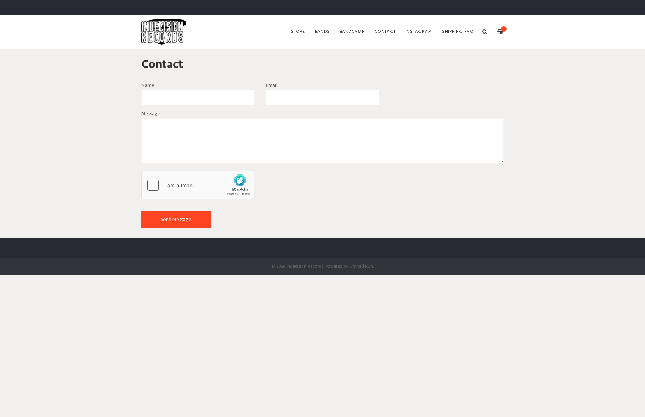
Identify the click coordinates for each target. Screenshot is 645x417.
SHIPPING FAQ (458, 31)
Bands (322, 31)
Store (298, 31)
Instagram (418, 31)
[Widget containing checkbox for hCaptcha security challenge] (197, 185)
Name (148, 85)
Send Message (176, 219)
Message (151, 113)
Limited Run (361, 266)
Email (272, 85)
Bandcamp (352, 31)
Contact (384, 31)
